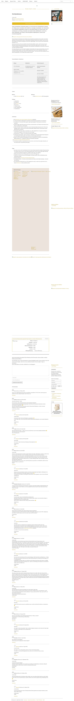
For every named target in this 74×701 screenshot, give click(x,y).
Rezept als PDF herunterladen (30, 23)
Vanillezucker (19, 162)
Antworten (14, 395)
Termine (19, 1)
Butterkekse (19, 96)
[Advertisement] (56, 433)
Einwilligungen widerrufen (56, 398)
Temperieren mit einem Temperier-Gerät (27, 157)
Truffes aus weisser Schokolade (16, 177)
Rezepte (6, 1)
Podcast (30, 1)
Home (3, 1)
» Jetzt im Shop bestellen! (55, 104)
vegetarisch (22, 18)
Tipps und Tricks (13, 1)
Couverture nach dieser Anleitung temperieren (22, 139)
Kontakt (35, 1)
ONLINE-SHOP (25, 1)
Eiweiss (17, 103)
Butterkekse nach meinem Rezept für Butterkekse (23, 119)
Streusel (17, 414)
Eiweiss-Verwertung (17, 18)
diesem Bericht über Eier (28, 528)
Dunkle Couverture (38, 96)
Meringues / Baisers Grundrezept (33, 248)
